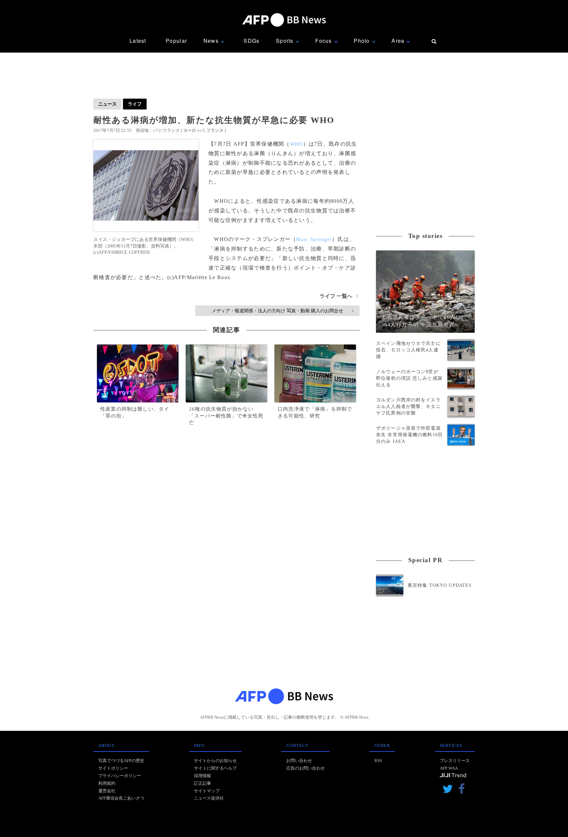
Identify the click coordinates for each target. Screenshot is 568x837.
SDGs (251, 40)
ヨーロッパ (193, 130)
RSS (378, 760)
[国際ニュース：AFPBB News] (284, 20)
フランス (215, 130)
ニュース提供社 (209, 798)
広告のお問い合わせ (305, 768)
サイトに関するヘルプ (215, 768)
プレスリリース (455, 760)
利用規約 (106, 783)
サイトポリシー (113, 768)
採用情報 (202, 775)
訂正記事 (202, 783)
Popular (176, 40)
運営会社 (106, 790)
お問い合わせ (299, 760)
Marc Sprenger (314, 239)
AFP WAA (449, 768)
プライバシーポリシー (119, 775)
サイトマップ (207, 790)
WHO (296, 144)
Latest (138, 40)
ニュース (107, 104)
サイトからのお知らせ (215, 760)
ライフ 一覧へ (339, 296)
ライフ (135, 104)
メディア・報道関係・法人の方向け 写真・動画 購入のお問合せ (282, 310)
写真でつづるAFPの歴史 (121, 760)
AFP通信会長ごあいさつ (121, 798)
